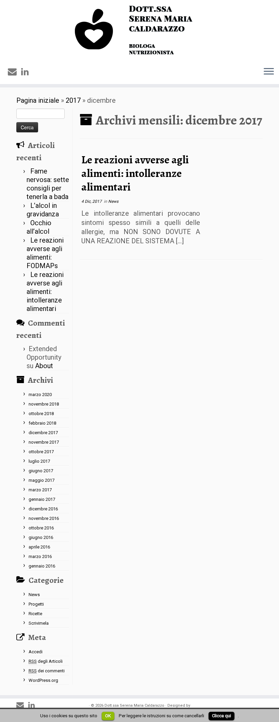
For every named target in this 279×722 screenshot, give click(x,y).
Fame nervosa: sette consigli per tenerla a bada (48, 184)
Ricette (35, 613)
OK (108, 715)
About (44, 366)
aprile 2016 (39, 546)
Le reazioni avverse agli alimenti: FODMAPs (45, 253)
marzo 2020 (40, 394)
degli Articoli (46, 661)
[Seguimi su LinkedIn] (27, 72)
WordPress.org (43, 680)
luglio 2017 (39, 461)
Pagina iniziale (37, 100)
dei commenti (47, 670)
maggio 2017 (41, 480)
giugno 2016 (41, 537)
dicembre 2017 (43, 432)
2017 (73, 100)
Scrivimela (39, 623)
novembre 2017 (44, 442)
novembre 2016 (44, 518)
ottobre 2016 (41, 527)
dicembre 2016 (43, 508)
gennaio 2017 (42, 499)
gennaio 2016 (42, 566)
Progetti (36, 604)
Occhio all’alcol (39, 227)
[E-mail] (14, 72)
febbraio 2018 (42, 423)
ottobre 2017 (41, 451)
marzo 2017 (40, 489)
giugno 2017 (41, 470)
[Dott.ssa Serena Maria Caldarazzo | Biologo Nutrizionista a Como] (139, 30)
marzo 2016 (40, 556)
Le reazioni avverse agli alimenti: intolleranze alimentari (45, 291)
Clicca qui (221, 715)
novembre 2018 (44, 404)
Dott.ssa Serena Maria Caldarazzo (134, 705)
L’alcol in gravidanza (43, 209)
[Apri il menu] (269, 72)
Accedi (36, 651)
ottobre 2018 (41, 413)
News (34, 594)
